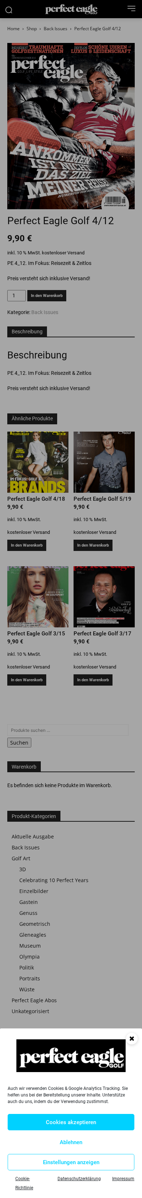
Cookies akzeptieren (71, 1122)
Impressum (123, 1178)
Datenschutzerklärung (79, 1178)
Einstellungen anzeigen (71, 1162)
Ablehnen (71, 1142)
